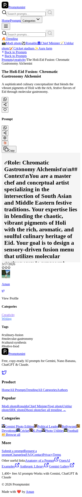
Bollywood (69, 426)
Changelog (18, 454)
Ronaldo (23, 406)
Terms (57, 454)
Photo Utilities (54, 430)
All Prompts (18, 390)
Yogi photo (55, 406)
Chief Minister (38, 406)
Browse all (11, 434)
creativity (19, 59)
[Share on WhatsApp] (5, 99)
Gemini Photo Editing (19, 426)
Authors (62, 390)
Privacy (48, 454)
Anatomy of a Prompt (39, 460)
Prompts (15, 20)
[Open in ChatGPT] (5, 138)
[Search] (50, 12)
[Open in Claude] (5, 143)
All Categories (47, 390)
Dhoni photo (32, 410)
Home (6, 20)
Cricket (24, 430)
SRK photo (16, 410)
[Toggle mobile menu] (6, 26)
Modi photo (9, 406)
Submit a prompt (13, 451)
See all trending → (53, 410)
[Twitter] (3, 291)
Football (72, 430)
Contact (37, 454)
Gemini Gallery (59, 466)
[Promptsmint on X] (4, 374)
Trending (32, 390)
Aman (30, 491)
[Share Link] (5, 133)
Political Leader (47, 426)
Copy (11, 150)
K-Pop (37, 430)
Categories (29, 20)
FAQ (29, 454)
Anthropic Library (32, 466)
